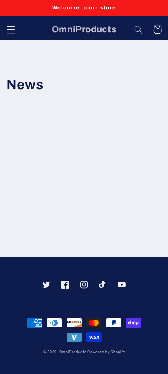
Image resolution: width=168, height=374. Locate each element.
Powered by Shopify (106, 352)
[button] (10, 29)
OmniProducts (72, 352)
